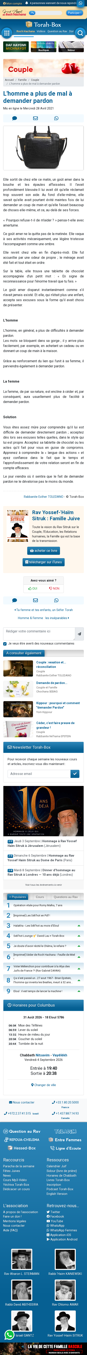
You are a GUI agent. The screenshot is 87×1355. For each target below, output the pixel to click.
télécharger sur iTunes (45, 562)
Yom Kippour (44, 712)
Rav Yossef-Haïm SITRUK (65, 1335)
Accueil (9, 79)
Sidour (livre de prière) (62, 1171)
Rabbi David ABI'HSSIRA (21, 1304)
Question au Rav (57, 31)
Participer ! (74, 12)
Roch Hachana (25, 31)
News (7, 1175)
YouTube (56, 1221)
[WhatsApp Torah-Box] (80, 3)
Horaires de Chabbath (61, 1175)
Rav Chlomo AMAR (65, 1304)
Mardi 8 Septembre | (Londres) (41, 872)
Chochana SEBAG (47, 691)
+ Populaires (17, 897)
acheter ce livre (45, 551)
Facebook (57, 1216)
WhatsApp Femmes (63, 1230)
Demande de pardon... (51, 683)
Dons (72, 31)
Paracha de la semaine (18, 1166)
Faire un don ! (12, 1216)
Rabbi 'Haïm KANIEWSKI (65, 1274)
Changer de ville (45, 1085)
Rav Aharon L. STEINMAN (21, 1274)
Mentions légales (14, 1221)
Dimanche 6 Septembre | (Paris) (41, 858)
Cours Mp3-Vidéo (15, 1180)
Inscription (54, 1185)
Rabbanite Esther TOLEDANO (43, 497)
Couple (35, 79)
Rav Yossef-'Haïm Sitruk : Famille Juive (56, 515)
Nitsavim (43, 1055)
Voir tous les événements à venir (43, 884)
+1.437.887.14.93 (67, 1113)
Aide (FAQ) (10, 1230)
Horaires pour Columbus (33, 1005)
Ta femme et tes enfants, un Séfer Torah (44, 610)
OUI (34, 588)
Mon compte (14, 3)
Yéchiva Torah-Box (16, 1185)
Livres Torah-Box (58, 1180)
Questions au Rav (66, 897)
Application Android (63, 1239)
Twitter (55, 1212)
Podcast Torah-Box (60, 1189)
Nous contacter (23, 1102)
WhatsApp (56, 1226)
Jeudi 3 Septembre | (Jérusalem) (42, 843)
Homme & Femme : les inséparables (43, 618)
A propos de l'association (20, 1212)
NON (55, 588)
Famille (22, 79)
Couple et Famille (46, 687)
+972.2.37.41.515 (19, 1113)
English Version (57, 1194)
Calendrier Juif (57, 1166)
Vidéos (41, 31)
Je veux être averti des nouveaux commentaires (41, 643)
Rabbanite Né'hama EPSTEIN (53, 736)
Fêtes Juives (11, 1171)
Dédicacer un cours (16, 1189)
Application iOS (60, 1235)
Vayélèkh (60, 1055)
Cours (40, 897)
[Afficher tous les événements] (26, 3)
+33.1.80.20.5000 (67, 1102)
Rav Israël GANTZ (22, 1335)
